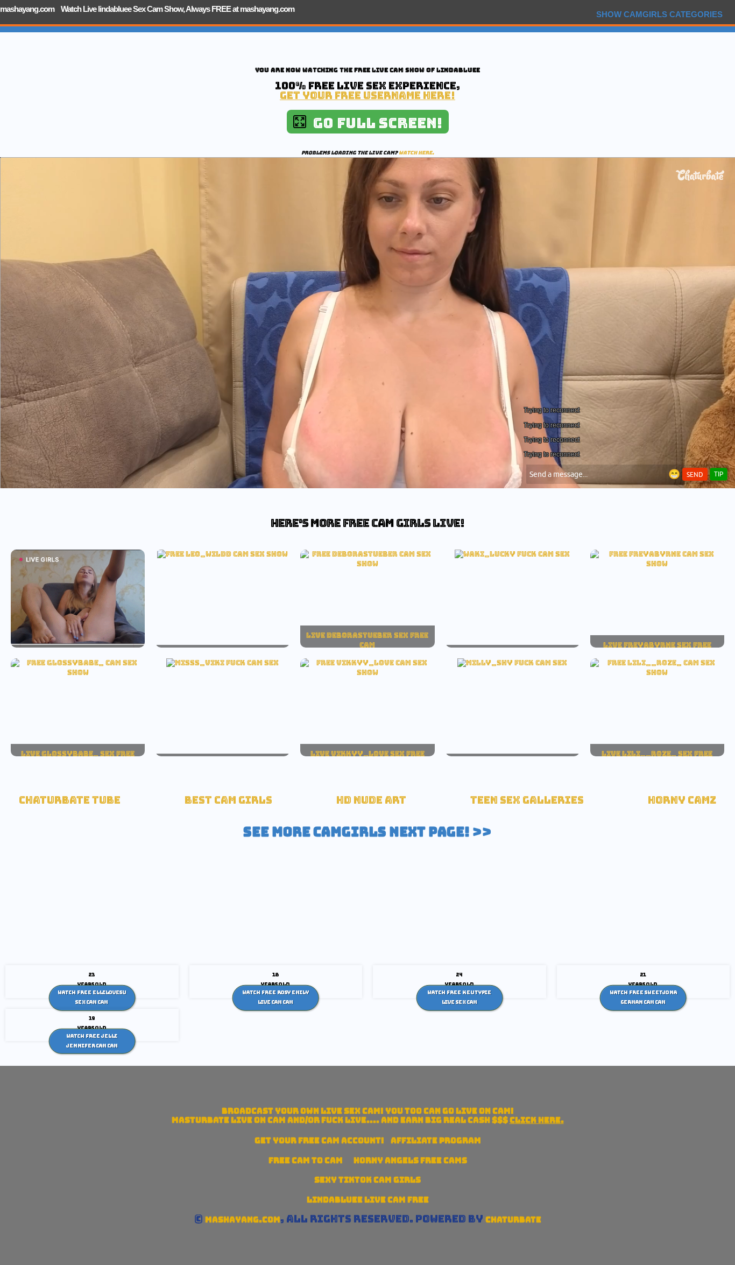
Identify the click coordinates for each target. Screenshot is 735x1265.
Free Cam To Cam (305, 1160)
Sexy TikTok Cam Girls (367, 1180)
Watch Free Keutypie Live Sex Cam (459, 997)
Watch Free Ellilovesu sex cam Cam (92, 997)
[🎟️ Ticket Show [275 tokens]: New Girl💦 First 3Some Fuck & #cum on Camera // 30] (222, 554)
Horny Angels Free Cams (410, 1160)
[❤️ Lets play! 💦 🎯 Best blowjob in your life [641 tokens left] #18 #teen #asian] (657, 672)
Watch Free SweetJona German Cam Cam (643, 997)
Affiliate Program (436, 1140)
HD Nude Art (371, 800)
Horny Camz (682, 800)
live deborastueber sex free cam (367, 640)
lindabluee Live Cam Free (368, 1199)
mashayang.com (27, 8)
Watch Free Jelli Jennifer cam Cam (92, 1041)
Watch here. (416, 152)
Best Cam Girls (228, 800)
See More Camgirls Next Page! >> (367, 831)
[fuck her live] (512, 554)
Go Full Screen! (374, 123)
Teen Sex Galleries (527, 800)
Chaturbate (513, 1219)
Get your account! (319, 1140)
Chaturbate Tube (70, 800)
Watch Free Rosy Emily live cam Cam (275, 997)
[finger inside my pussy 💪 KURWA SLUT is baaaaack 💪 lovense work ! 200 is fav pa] (78, 672)
